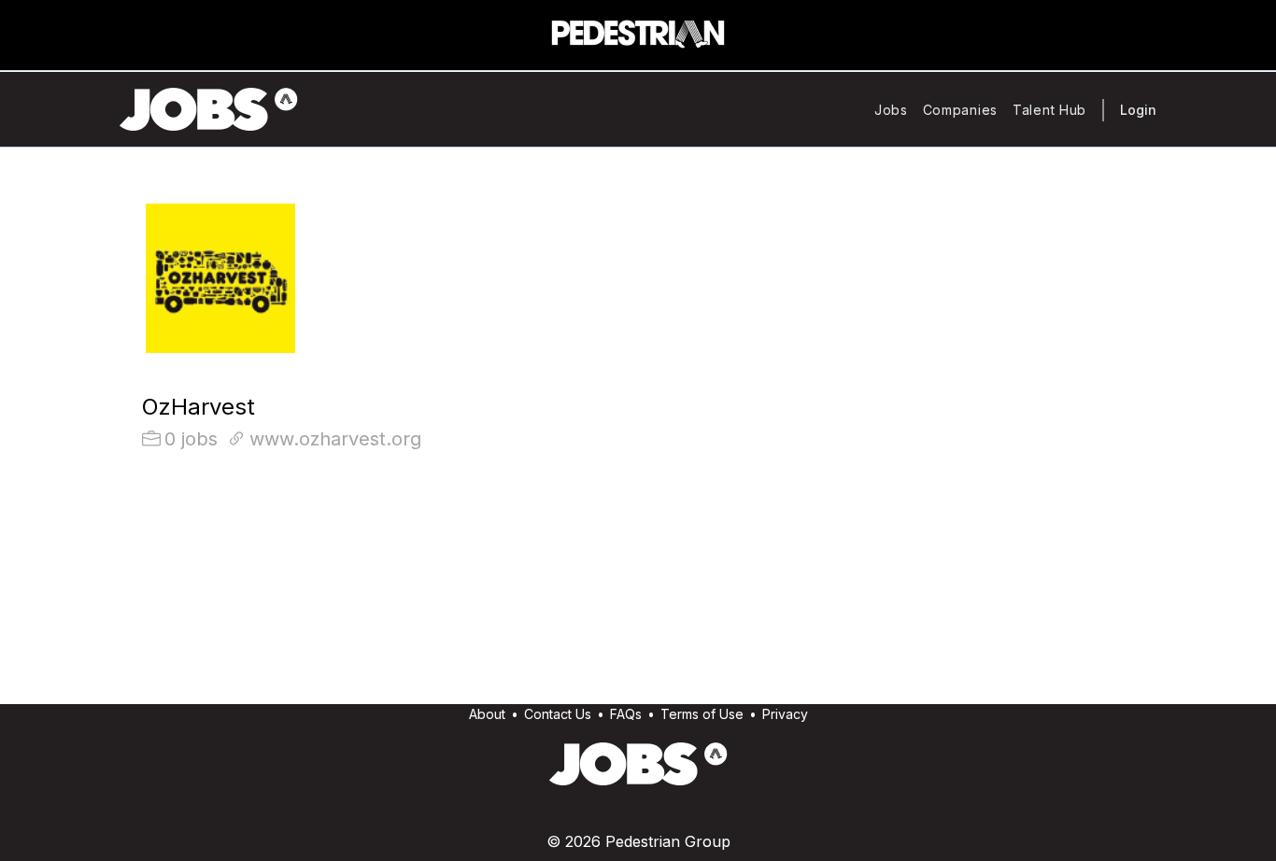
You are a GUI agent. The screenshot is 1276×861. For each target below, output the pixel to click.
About (487, 714)
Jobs (891, 110)
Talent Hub (1049, 110)
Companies (960, 110)
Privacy (785, 714)
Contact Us (557, 714)
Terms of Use (702, 714)
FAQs (626, 714)
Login (1138, 110)
